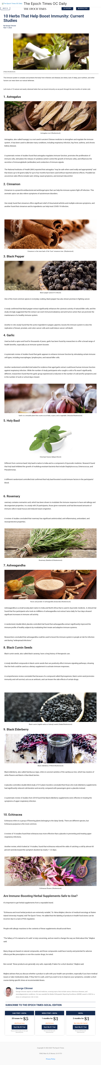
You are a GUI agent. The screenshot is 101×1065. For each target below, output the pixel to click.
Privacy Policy (50, 1059)
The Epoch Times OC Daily (45, 3)
